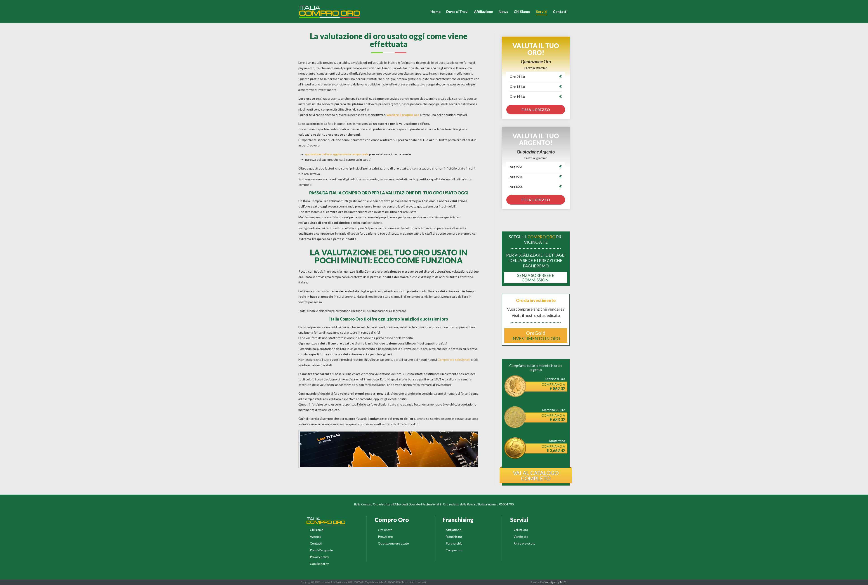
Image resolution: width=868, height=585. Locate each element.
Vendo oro (521, 536)
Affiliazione (483, 11)
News (503, 11)
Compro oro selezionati (454, 359)
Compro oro (454, 550)
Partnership (454, 543)
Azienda (315, 536)
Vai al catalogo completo (536, 475)
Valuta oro (521, 530)
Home (435, 11)
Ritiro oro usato (524, 543)
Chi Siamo (522, 11)
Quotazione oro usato (393, 543)
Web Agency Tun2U (556, 582)
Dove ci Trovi (457, 11)
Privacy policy (319, 557)
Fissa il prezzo (535, 109)
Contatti (560, 11)
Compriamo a (553, 386)
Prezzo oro (385, 536)
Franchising (454, 536)
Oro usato (385, 530)
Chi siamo (316, 530)
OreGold (535, 335)
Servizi (541, 11)
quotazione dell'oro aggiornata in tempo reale (336, 154)
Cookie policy (319, 564)
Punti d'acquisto (321, 550)
